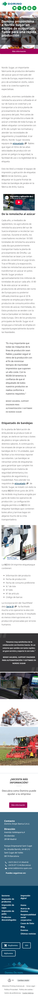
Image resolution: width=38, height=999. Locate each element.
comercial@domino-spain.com (20, 868)
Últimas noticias (28, 933)
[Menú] (34, 8)
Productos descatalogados (9, 918)
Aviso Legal (30, 986)
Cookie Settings (28, 993)
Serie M (10, 606)
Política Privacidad (11, 989)
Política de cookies (26, 989)
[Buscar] (19, 8)
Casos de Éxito (27, 923)
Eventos (24, 930)
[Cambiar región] (29, 8)
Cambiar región (23, 980)
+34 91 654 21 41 (14, 862)
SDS (26, 945)
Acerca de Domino (25, 909)
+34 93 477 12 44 (14, 865)
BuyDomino (13, 945)
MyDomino (8, 953)
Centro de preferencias (12, 993)
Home (23, 905)
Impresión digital (25, 896)
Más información (19, 51)
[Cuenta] (24, 8)
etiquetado (18, 143)
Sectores (6, 895)
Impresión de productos (8, 900)
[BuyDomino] (14, 8)
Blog (23, 926)
